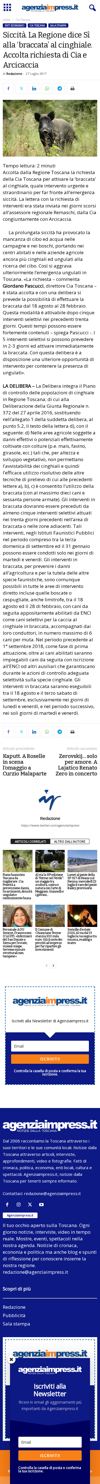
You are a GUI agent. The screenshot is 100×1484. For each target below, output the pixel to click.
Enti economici (14, 25)
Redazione (14, 73)
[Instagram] (20, 1204)
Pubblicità (14, 1315)
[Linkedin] (33, 88)
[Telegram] (59, 88)
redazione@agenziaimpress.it (52, 1193)
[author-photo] (50, 799)
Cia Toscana (37, 25)
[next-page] (53, 966)
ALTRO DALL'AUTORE (69, 841)
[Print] (72, 88)
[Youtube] (42, 1204)
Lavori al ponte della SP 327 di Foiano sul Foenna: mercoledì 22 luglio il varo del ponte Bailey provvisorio (82, 881)
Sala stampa (58, 25)
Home (6, 20)
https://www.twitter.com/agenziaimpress (50, 825)
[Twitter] (21, 88)
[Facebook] (8, 88)
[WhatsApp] (46, 88)
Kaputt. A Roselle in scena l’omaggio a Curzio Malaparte (25, 764)
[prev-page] (46, 966)
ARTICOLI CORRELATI (30, 841)
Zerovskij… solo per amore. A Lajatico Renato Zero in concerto (76, 764)
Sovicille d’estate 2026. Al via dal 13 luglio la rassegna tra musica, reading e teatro (82, 936)
